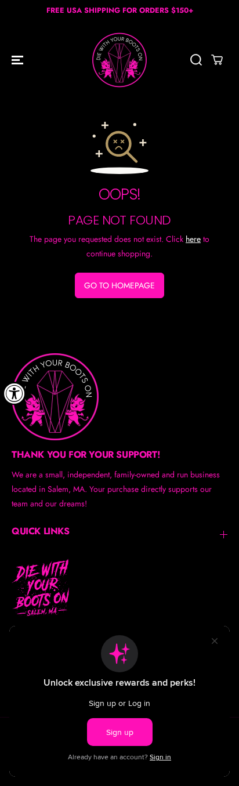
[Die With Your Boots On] (119, 60)
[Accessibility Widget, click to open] (14, 393)
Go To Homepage (119, 285)
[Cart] (217, 59)
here (193, 239)
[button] (19, 60)
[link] (119, 396)
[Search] (196, 59)
